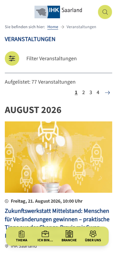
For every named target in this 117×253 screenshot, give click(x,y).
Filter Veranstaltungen (51, 58)
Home (52, 27)
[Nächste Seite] (107, 92)
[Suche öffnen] (105, 12)
